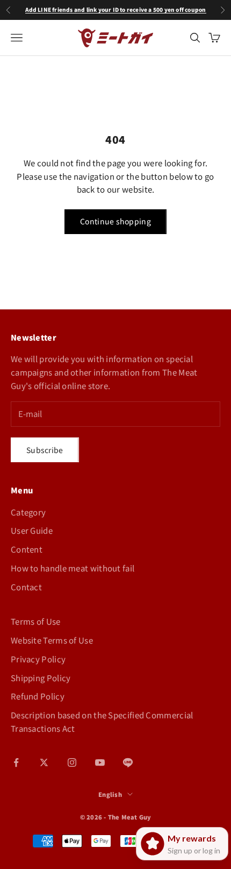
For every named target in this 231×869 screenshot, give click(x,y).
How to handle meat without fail (72, 568)
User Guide (32, 530)
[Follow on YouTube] (100, 762)
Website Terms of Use (52, 640)
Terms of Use (36, 621)
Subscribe (44, 449)
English (110, 794)
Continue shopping (115, 221)
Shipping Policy (41, 677)
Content (26, 549)
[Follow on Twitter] (44, 762)
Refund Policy (37, 696)
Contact (26, 586)
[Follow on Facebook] (16, 762)
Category (28, 512)
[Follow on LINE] (127, 762)
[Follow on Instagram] (72, 762)
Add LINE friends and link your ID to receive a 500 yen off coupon (115, 9)
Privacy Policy (38, 659)
